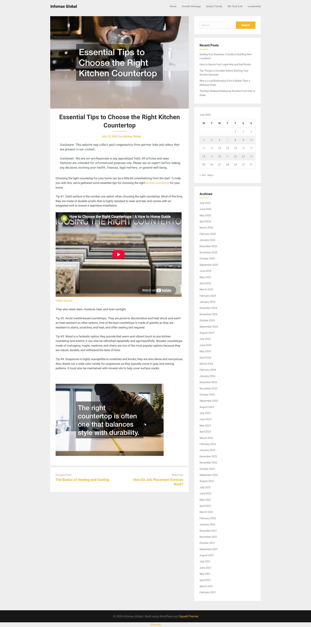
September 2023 (209, 400)
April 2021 (205, 580)
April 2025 (205, 283)
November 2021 (208, 536)
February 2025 (208, 295)
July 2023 (205, 413)
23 (243, 156)
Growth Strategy (191, 6)
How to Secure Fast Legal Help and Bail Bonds (225, 64)
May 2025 (205, 277)
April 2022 (205, 505)
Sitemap (155, 624)
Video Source (64, 300)
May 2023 (205, 425)
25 (203, 164)
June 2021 (205, 567)
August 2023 (207, 407)
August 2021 (207, 555)
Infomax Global (63, 6)
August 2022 (207, 481)
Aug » (210, 174)
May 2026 (205, 215)
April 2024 (205, 357)
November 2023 (208, 388)
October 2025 (207, 258)
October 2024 (207, 320)
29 (235, 164)
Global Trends (214, 6)
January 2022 (207, 524)
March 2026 (206, 227)
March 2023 (206, 437)
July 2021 (205, 561)
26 (211, 164)
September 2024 (209, 326)
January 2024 (207, 376)
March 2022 (206, 512)
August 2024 (207, 332)
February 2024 (208, 369)
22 (235, 156)
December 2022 (208, 456)
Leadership (254, 6)
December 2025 (208, 246)
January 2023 (207, 450)
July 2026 (205, 203)
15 (235, 148)
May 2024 (205, 351)
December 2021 (208, 530)
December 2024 (208, 307)
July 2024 (205, 338)
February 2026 (208, 233)
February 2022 (208, 518)
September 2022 (209, 474)
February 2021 (208, 592)
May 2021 (205, 573)
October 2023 (207, 394)
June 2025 (205, 270)
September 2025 (209, 264)
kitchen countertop (157, 183)
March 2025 (206, 289)
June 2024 (205, 345)
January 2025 (207, 301)
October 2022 (207, 468)
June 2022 (205, 493)
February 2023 (208, 444)
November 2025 (208, 252)
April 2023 (205, 431)
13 (219, 148)
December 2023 (208, 382)
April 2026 (205, 221)
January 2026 (207, 240)
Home (173, 6)
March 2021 (206, 586)
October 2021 (207, 542)
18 (203, 156)
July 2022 (205, 487)
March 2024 (206, 363)
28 (227, 164)
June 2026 (205, 209)
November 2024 (208, 314)
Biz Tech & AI (235, 6)
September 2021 (209, 549)
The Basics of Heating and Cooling (82, 480)
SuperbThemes (188, 616)
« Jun (203, 174)
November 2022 (208, 462)
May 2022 (205, 499)
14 (227, 148)
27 (219, 164)
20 (219, 156)
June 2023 (205, 419)
